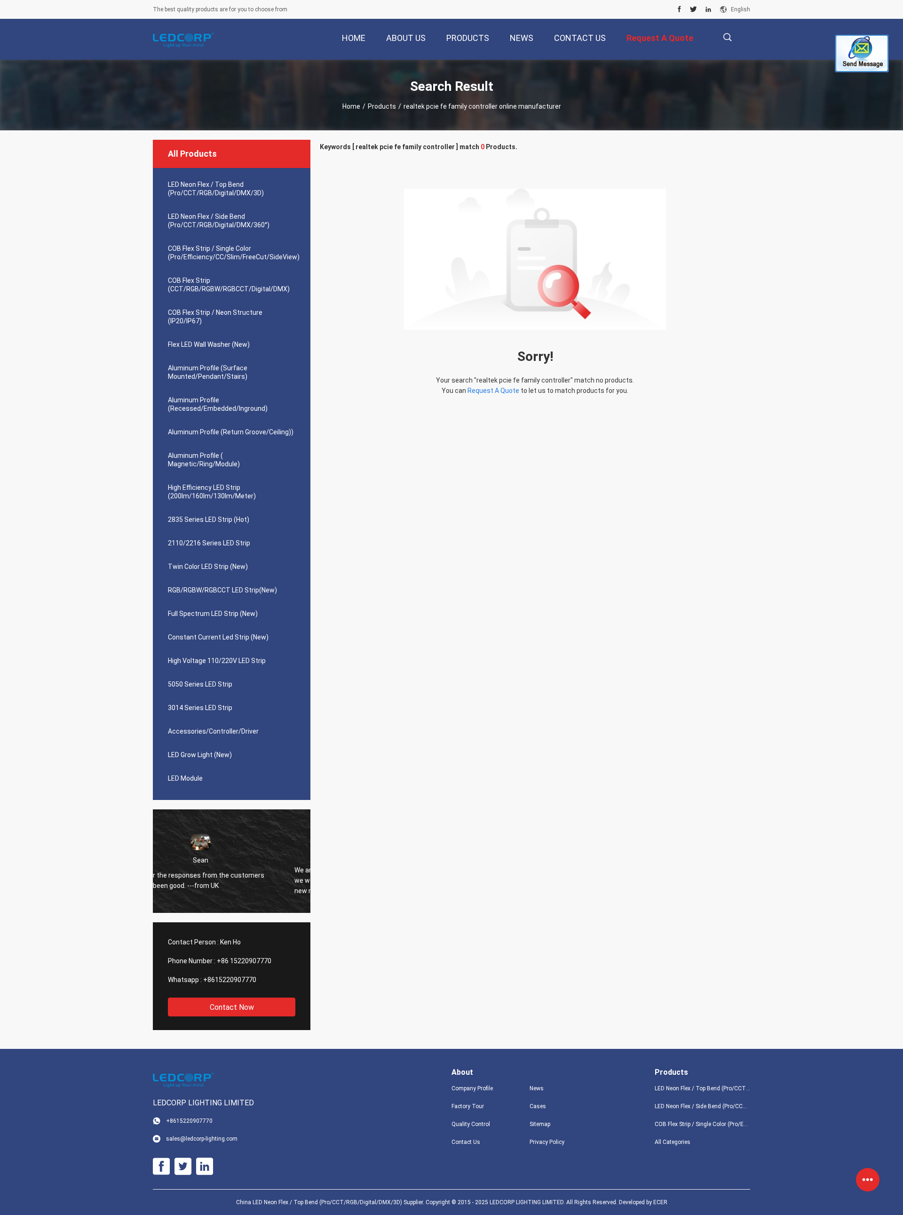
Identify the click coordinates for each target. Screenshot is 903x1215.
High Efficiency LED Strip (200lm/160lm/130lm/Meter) (212, 492)
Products (382, 106)
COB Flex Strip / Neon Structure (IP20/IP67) (215, 317)
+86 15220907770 (244, 961)
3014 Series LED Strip (200, 707)
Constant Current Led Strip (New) (218, 637)
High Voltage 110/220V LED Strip (217, 660)
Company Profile (472, 1088)
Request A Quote (493, 390)
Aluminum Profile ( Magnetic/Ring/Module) (204, 460)
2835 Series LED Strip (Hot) (208, 519)
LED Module (185, 778)
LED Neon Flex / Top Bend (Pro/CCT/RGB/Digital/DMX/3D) (216, 189)
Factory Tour (468, 1106)
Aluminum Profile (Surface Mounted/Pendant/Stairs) (207, 372)
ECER (660, 1202)
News (537, 1088)
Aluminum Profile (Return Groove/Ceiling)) (230, 432)
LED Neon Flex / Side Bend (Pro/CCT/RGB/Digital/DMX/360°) (218, 221)
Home (351, 106)
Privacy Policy (547, 1142)
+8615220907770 (229, 979)
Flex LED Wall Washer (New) (209, 344)
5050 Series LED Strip (200, 684)
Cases (538, 1106)
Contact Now (232, 1007)
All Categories (672, 1142)
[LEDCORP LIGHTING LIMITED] (183, 39)
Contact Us (466, 1142)
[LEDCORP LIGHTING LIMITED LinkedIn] (708, 9)
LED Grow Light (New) (200, 755)
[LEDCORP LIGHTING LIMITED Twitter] (693, 9)
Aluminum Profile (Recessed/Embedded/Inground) (218, 404)
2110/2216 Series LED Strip (209, 543)
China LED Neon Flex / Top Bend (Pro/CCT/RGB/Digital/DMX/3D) (319, 1202)
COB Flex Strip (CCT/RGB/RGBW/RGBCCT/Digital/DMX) (229, 285)
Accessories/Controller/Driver (213, 731)
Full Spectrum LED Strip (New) (213, 613)
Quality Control (471, 1124)
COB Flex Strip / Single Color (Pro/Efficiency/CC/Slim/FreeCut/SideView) (234, 253)
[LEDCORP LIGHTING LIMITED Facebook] (679, 9)
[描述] (727, 37)
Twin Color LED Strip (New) (208, 566)
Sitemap (540, 1124)
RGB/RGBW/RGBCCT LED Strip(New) (222, 590)
